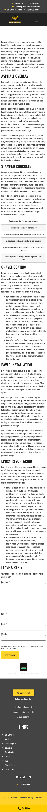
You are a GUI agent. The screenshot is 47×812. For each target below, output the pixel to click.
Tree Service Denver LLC (23, 707)
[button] (36, 21)
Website (4, 634)
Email (4, 624)
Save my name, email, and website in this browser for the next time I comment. (22, 648)
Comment (5, 582)
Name (4, 614)
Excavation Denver (23, 716)
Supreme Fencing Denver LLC (23, 711)
